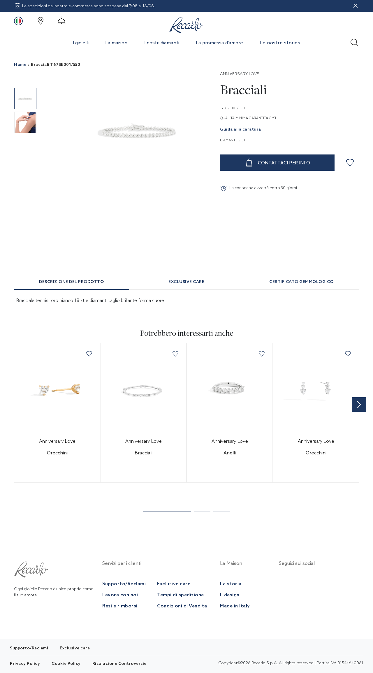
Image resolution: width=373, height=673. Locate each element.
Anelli (230, 453)
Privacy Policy (25, 663)
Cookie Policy (66, 663)
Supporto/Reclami (124, 583)
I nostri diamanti (161, 42)
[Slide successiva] (359, 404)
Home (20, 64)
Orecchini (57, 453)
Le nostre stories (280, 42)
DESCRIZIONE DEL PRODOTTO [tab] (71, 281)
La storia (231, 583)
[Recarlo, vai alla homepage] (186, 24)
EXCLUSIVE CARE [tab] (186, 281)
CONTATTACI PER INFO (284, 163)
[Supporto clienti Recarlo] (61, 21)
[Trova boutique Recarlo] (40, 21)
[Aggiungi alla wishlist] (351, 162)
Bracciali (143, 453)
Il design (230, 595)
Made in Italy (235, 606)
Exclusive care (173, 583)
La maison (116, 42)
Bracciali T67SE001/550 (55, 64)
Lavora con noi (120, 595)
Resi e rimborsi (120, 606)
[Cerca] (354, 40)
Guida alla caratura (240, 129)
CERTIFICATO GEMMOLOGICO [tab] (301, 281)
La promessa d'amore (219, 42)
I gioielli (81, 42)
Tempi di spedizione (180, 595)
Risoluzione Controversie (119, 663)
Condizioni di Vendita (182, 606)
